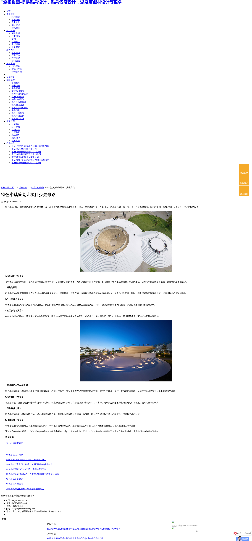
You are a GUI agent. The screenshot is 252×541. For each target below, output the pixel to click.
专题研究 (10, 77)
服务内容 (10, 50)
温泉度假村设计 (19, 102)
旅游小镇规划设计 (20, 94)
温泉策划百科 (78, 529)
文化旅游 (16, 61)
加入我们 (16, 25)
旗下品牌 (16, 132)
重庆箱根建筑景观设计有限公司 (26, 152)
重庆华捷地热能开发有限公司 (25, 157)
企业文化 (16, 22)
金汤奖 (101, 538)
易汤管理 (10, 121)
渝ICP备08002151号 (15, 514)
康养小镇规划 (18, 96)
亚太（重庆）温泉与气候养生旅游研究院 (30, 146)
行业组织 (16, 36)
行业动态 (16, 85)
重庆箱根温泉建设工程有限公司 (26, 154)
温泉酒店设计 (18, 105)
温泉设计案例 (53, 529)
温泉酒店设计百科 (93, 529)
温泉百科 (16, 88)
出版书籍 (16, 44)
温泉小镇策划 (18, 116)
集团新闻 (16, 83)
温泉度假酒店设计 (20, 107)
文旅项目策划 (18, 91)
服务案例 (10, 63)
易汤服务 (16, 135)
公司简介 (16, 124)
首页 (8, 11)
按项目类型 (17, 69)
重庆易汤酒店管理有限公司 (24, 149)
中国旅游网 (52, 538)
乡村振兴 (16, 58)
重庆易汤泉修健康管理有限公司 (26, 163)
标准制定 (16, 41)
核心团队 (10, 74)
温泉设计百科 (66, 529)
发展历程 (16, 19)
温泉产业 (16, 52)
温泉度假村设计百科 (111, 529)
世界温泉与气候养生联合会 (85, 538)
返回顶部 (244, 194)
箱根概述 (16, 17)
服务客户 (16, 47)
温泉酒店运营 (18, 119)
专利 (14, 39)
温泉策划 (16, 110)
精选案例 (16, 66)
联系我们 (16, 28)
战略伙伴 (16, 138)
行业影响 (10, 30)
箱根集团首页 (7, 187)
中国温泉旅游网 (65, 538)
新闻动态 (10, 80)
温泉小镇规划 (18, 113)
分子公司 (10, 143)
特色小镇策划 (18, 99)
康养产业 (16, 55)
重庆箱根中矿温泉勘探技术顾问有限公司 (30, 160)
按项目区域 (17, 72)
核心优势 (16, 127)
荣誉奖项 (16, 33)
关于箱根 (10, 14)
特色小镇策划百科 (14, 443)
